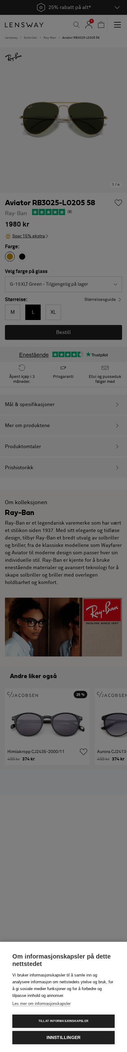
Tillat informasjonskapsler (63, 1021)
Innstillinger (64, 1037)
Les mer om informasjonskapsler (41, 1003)
